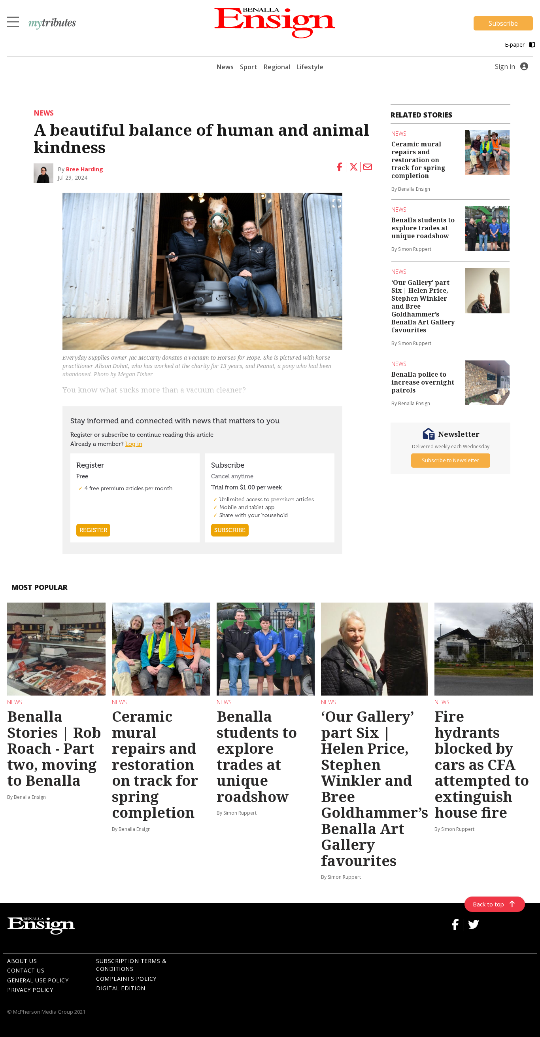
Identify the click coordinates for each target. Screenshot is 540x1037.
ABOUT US (22, 961)
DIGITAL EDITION (120, 988)
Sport (248, 67)
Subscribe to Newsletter (450, 460)
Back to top (488, 904)
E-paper (515, 44)
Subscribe (503, 23)
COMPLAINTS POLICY (126, 978)
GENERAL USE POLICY (37, 980)
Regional (277, 67)
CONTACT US (25, 970)
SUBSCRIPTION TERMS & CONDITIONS (131, 965)
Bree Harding (84, 169)
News (225, 67)
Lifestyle (309, 67)
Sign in (505, 66)
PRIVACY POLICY (30, 989)
